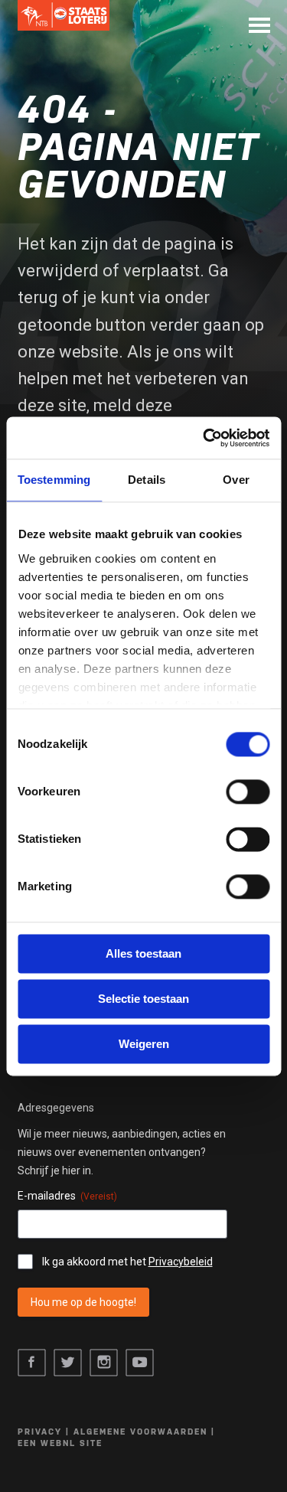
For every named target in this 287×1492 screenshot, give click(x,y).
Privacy (40, 1432)
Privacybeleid (180, 1261)
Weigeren (144, 1043)
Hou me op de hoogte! (83, 1302)
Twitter (68, 1363)
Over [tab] (236, 479)
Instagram (104, 1363)
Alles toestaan (143, 953)
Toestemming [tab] (54, 479)
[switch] (247, 791)
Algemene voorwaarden (140, 1432)
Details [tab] (146, 479)
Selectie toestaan (143, 998)
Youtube (140, 1363)
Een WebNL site (60, 1443)
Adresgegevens (56, 1108)
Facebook (32, 1363)
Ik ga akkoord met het (127, 1261)
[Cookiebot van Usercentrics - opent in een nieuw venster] (204, 438)
